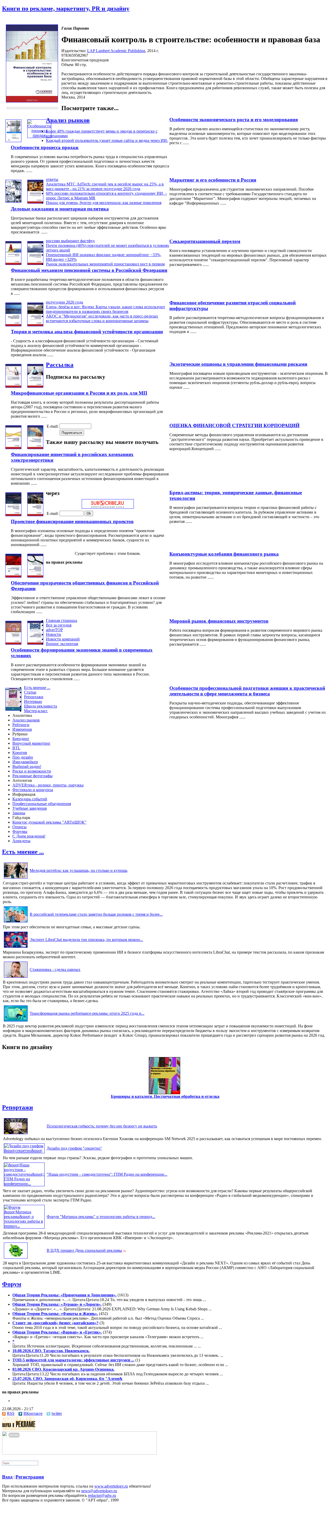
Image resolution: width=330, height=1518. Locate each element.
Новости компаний (63, 639)
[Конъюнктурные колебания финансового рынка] (13, 576)
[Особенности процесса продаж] (39, 135)
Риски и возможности (31, 771)
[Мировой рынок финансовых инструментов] (13, 643)
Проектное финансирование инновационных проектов (72, 521)
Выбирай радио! (26, 766)
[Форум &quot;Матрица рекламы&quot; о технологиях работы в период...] (24, 1226)
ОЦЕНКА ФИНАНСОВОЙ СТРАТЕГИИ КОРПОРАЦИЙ (234, 425)
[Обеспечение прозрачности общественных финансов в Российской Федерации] (35, 576)
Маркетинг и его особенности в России (212, 180)
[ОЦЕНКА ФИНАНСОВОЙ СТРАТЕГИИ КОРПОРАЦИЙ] (13, 447)
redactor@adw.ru (102, 1495)
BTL (16, 748)
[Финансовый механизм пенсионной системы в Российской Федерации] (35, 263)
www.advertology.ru (111, 1486)
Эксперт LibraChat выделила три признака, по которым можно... (86, 939)
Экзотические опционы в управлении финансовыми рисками (238, 364)
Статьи (30, 692)
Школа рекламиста (40, 706)
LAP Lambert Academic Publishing (116, 50)
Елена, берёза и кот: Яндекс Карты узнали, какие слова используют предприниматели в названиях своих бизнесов (105, 309)
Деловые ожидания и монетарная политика (60, 209)
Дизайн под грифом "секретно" (74, 1148)
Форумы (19, 831)
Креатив (19, 752)
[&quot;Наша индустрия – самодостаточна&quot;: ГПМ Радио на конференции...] (24, 1183)
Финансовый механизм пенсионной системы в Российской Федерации (89, 270)
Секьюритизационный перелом (204, 241)
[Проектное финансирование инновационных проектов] (35, 515)
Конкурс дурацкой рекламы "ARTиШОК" (49, 822)
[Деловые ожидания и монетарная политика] (35, 202)
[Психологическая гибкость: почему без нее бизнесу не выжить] (16, 1134)
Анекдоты (21, 841)
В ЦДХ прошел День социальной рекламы (84, 1250)
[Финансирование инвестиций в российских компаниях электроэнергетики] (35, 447)
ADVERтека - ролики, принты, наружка (48, 785)
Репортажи (33, 697)
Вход (7, 1477)
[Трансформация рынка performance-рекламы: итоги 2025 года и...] (16, 1021)
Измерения (22, 729)
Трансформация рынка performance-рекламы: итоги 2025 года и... (87, 1013)
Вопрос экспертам (62, 644)
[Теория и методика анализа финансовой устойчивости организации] (35, 325)
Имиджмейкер (25, 762)
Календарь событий (29, 799)
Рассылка (59, 364)
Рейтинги (20, 725)
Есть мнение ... (37, 687)
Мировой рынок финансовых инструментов (218, 621)
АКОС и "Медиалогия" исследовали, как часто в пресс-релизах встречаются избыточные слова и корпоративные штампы (102, 318)
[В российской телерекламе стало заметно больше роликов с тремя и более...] (16, 922)
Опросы (19, 827)
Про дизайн (22, 757)
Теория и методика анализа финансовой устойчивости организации (87, 331)
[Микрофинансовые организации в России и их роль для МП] (35, 386)
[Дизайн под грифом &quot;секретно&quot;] (24, 1150)
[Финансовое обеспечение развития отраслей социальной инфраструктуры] (13, 325)
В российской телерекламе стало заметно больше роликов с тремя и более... (96, 914)
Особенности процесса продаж (45, 147)
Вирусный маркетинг (31, 743)
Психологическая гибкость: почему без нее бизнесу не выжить (102, 1126)
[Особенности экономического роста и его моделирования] (13, 141)
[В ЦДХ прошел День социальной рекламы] (16, 1258)
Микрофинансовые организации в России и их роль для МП (79, 393)
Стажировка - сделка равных (55, 969)
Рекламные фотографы (32, 776)
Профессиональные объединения (41, 803)
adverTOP (54, 630)
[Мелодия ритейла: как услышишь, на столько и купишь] (16, 878)
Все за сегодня (58, 625)
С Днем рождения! (28, 836)
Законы (18, 813)
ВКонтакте (33, 1413)
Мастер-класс (36, 711)
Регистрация (29, 1477)
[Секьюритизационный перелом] (13, 263)
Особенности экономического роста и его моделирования (233, 119)
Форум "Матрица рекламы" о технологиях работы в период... (101, 1216)
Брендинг (20, 738)
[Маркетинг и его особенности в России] (13, 201)
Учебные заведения (29, 808)
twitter (57, 1413)
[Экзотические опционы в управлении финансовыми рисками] (13, 386)
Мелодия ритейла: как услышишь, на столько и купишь (78, 870)
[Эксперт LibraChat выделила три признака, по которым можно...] (16, 947)
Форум (11, 1284)
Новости (53, 634)
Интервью (33, 701)
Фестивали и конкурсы (32, 790)
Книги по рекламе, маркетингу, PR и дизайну (65, 8)
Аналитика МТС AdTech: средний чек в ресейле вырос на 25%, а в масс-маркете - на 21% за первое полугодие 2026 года (105, 186)
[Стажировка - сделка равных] (16, 977)
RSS (10, 1413)
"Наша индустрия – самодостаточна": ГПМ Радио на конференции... (107, 1174)
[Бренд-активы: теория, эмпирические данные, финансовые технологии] (13, 515)
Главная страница (61, 620)
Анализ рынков (68, 120)
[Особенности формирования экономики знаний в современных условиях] (35, 643)
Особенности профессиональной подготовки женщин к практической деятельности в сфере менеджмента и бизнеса (247, 690)
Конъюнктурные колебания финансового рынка (224, 554)
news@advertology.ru (99, 1491)
